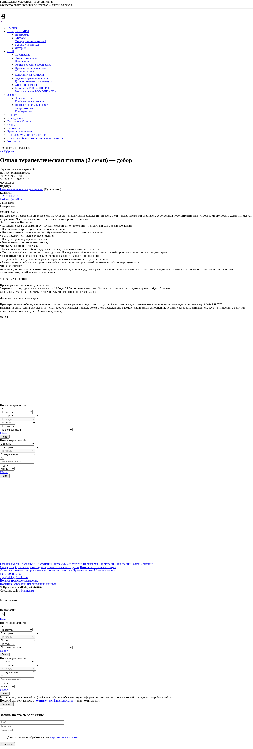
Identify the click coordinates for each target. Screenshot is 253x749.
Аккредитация (24, 108)
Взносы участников (27, 44)
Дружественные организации (33, 81)
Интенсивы (87, 567)
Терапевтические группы (63, 567)
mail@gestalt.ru (9, 151)
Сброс (4, 433)
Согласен (6, 704)
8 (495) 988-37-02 (10, 573)
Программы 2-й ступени (66, 563)
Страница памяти (26, 84)
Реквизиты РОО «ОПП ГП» (32, 88)
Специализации (143, 563)
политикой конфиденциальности (55, 700)
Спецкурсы (7, 567)
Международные (104, 570)
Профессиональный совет (31, 68)
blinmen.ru (27, 590)
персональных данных (64, 737)
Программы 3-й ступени (98, 563)
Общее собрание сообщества (33, 64)
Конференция (23, 111)
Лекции (111, 567)
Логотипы (13, 128)
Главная (12, 27)
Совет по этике (24, 71)
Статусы (20, 38)
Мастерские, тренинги (58, 570)
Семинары (6, 570)
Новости (12, 114)
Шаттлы (100, 567)
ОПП (10, 51)
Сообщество (22, 54)
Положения (22, 61)
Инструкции (15, 118)
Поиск (4, 436)
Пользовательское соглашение (26, 134)
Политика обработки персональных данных (35, 138)
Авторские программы (28, 570)
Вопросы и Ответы (19, 121)
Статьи (11, 124)
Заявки (11, 94)
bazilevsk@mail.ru (11, 199)
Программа (22, 34)
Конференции (123, 563)
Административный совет (31, 78)
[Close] (1, 21)
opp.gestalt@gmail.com (14, 577)
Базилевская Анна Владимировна (21, 189)
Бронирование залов (20, 131)
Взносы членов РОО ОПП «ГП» (35, 91)
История (20, 48)
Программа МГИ (18, 31)
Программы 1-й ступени (35, 563)
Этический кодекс (26, 58)
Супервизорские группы (30, 567)
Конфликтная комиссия (29, 74)
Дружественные (83, 570)
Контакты (13, 141)
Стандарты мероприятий (30, 41)
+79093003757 (9, 196)
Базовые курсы (9, 563)
